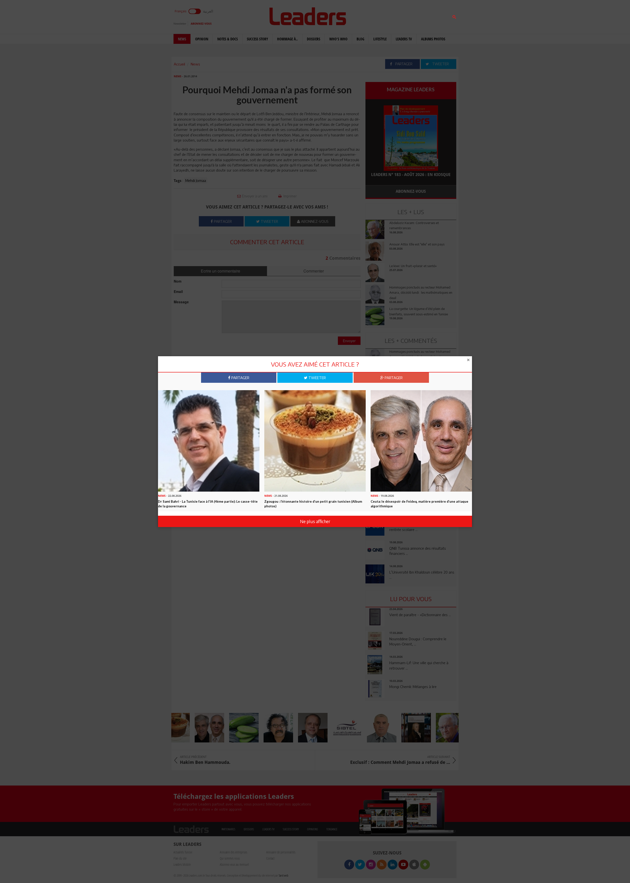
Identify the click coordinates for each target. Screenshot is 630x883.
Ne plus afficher (315, 521)
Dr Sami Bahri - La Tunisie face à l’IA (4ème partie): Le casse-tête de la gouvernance (208, 503)
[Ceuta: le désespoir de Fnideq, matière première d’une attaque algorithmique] (421, 440)
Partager (239, 377)
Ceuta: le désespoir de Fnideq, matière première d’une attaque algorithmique (419, 503)
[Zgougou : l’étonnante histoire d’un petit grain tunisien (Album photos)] (315, 440)
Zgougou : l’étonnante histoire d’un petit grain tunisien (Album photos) (313, 503)
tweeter (316, 377)
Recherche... (377, 15)
